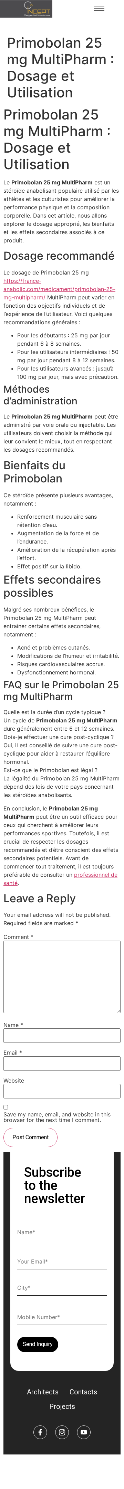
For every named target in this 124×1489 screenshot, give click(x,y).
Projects (62, 1406)
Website (13, 1080)
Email (12, 1052)
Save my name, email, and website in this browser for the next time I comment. (57, 1117)
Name (13, 1025)
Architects (43, 1392)
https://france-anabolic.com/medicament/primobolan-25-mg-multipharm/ (59, 289)
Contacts (83, 1392)
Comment (18, 937)
